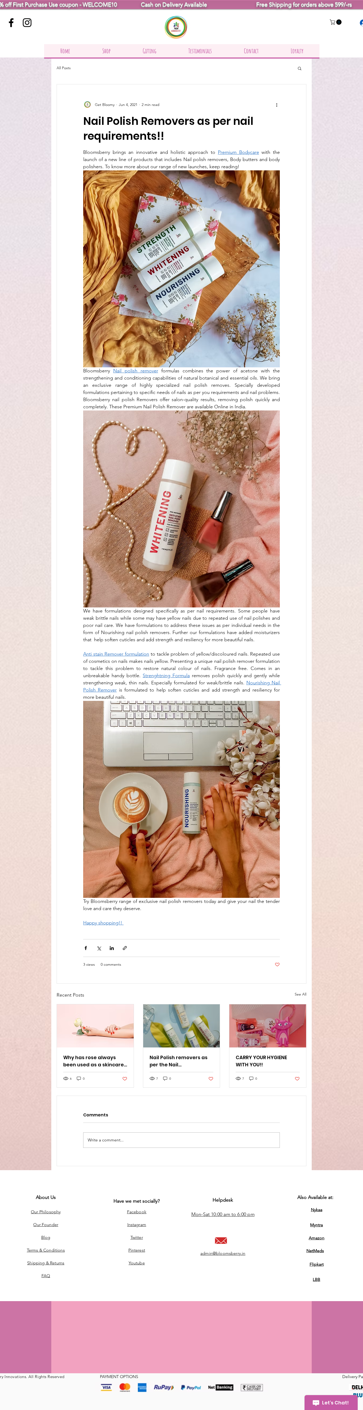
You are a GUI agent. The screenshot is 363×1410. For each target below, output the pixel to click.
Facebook (136, 1211)
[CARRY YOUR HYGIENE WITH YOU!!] (267, 1025)
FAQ (45, 1275)
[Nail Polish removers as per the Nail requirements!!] (181, 1025)
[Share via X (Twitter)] (98, 948)
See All (300, 994)
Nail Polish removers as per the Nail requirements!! (179, 1061)
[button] (336, 22)
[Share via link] (124, 948)
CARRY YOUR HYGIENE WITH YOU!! (261, 1061)
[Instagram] (27, 22)
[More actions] (276, 104)
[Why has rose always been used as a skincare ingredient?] (95, 1025)
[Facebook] (11, 22)
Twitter (136, 1237)
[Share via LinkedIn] (111, 948)
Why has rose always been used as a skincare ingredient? (93, 1061)
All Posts (64, 67)
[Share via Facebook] (85, 948)
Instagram (136, 1224)
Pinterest (136, 1250)
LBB (316, 1279)
